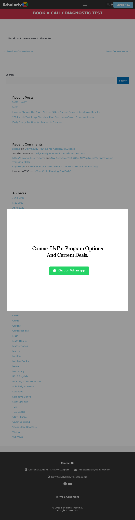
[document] (67, 260)
